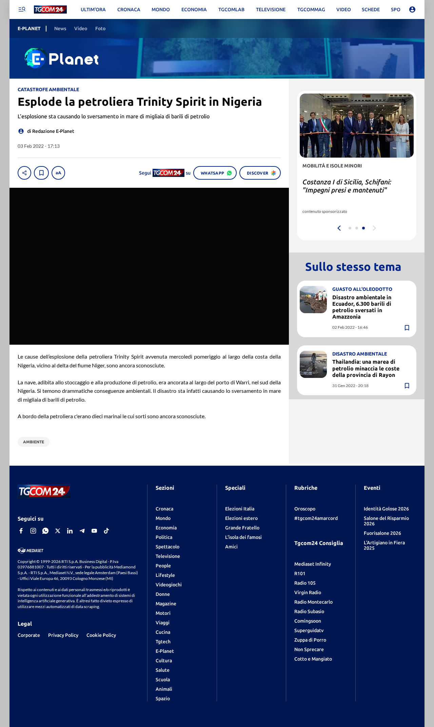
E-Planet (165, 651)
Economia (166, 527)
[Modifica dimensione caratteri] (58, 173)
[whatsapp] (45, 530)
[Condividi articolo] (24, 173)
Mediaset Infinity (312, 564)
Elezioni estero (241, 518)
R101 (299, 573)
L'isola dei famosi (243, 537)
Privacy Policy (63, 635)
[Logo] (50, 9)
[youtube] (94, 530)
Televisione (168, 556)
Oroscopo (304, 508)
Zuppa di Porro (310, 640)
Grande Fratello (242, 527)
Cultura (164, 660)
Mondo (163, 518)
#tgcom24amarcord (316, 518)
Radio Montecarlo (313, 602)
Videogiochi (169, 584)
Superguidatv (308, 630)
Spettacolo (167, 546)
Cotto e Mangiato (313, 659)
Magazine (166, 603)
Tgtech (163, 641)
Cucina (163, 632)
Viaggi (163, 622)
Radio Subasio (309, 611)
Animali (164, 689)
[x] (57, 530)
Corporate (29, 635)
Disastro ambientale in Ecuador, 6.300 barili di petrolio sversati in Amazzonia (361, 307)
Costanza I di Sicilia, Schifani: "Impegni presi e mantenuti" (346, 186)
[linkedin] (69, 530)
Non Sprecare (309, 649)
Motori (163, 613)
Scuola (163, 679)
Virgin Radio (307, 592)
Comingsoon (307, 621)
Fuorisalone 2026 (382, 533)
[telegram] (82, 530)
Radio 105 (305, 583)
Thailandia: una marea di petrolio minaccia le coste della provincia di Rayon (365, 368)
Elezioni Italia (239, 508)
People (163, 565)
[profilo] (412, 9)
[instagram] (33, 530)
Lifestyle (165, 575)
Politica (164, 537)
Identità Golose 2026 (386, 508)
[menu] (21, 9)
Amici (231, 546)
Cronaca (164, 508)
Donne (163, 594)
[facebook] (21, 530)
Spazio (163, 698)
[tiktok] (106, 530)
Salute (163, 670)
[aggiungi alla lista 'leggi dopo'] (41, 173)
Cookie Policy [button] (101, 635)
